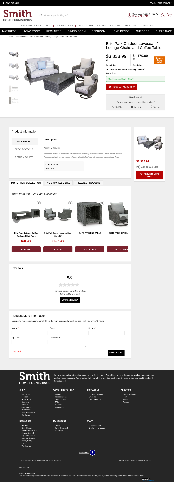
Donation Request (28, 438)
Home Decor (121, 31)
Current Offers (64, 26)
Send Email (116, 353)
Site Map (134, 461)
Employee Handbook (97, 428)
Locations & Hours (96, 394)
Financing (115, 26)
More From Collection (26, 183)
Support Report (60, 399)
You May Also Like (58, 183)
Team (48, 26)
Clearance (164, 31)
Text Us (156, 107)
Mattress (9, 31)
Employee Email (95, 425)
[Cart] (169, 15)
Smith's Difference (31, 26)
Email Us (137, 107)
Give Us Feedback (96, 399)
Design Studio (85, 26)
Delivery (24, 425)
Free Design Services (29, 430)
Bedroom (98, 31)
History (125, 399)
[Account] (162, 15)
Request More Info (124, 87)
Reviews (101, 26)
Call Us (118, 107)
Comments (56, 337)
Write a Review (70, 300)
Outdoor (142, 31)
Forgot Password (61, 428)
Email (53, 328)
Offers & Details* (145, 461)
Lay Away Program (28, 436)
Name (15, 328)
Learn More (111, 73)
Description (22, 141)
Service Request (27, 433)
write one (75, 294)
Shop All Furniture (28, 412)
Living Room (31, 31)
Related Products (88, 183)
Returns (58, 394)
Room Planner (26, 428)
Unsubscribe (26, 446)
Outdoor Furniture (21, 37)
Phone (92, 328)
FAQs (57, 402)
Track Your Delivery (161, 3)
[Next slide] (123, 219)
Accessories (25, 407)
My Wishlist (59, 430)
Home (11, 37)
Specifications (24, 149)
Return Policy (24, 157)
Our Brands (25, 415)
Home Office (26, 410)
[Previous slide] (16, 219)
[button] (94, 77)
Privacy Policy (26, 441)
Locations (130, 26)
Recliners (53, 31)
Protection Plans (61, 397)
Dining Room (77, 31)
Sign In (57, 425)
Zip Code (16, 337)
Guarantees (59, 407)
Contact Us (147, 26)
